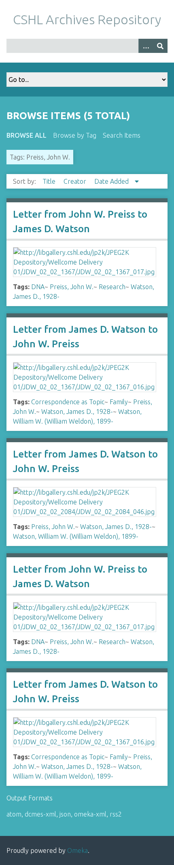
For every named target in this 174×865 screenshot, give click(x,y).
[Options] (145, 46)
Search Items (121, 135)
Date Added (112, 181)
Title (49, 181)
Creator (76, 181)
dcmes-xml (40, 814)
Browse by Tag (74, 135)
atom (13, 814)
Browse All (26, 135)
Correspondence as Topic (67, 401)
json (65, 814)
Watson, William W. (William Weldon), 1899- (75, 536)
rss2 (116, 814)
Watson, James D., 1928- (77, 411)
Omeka (77, 850)
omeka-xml (90, 814)
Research (112, 286)
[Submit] (160, 46)
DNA (38, 286)
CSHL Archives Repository (87, 19)
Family (119, 401)
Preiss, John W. (71, 286)
